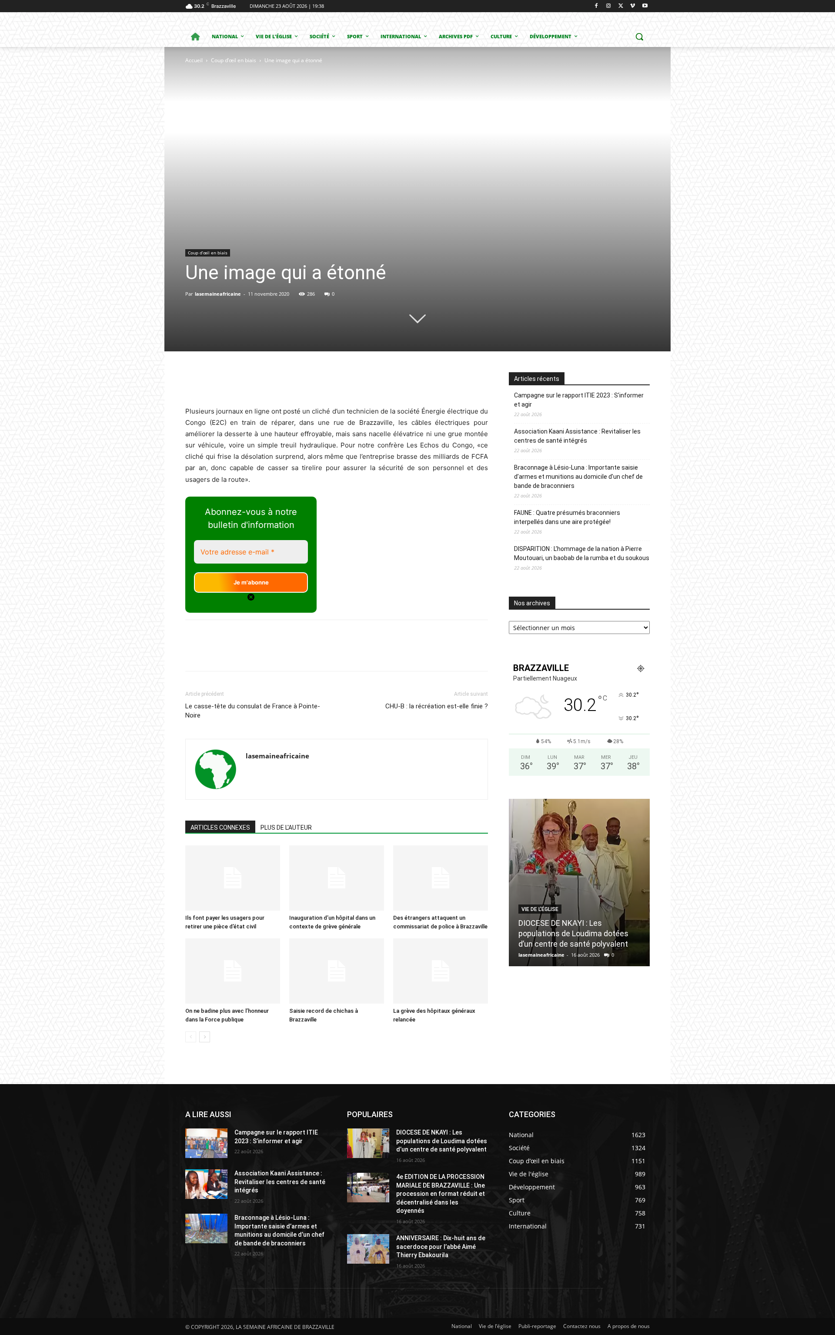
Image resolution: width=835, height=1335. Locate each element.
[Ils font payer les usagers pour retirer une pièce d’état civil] (232, 878)
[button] (639, 36)
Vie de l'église (539, 909)
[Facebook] (596, 6)
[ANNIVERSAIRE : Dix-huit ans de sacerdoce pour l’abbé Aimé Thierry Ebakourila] (368, 1249)
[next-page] (204, 1036)
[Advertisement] (253, 124)
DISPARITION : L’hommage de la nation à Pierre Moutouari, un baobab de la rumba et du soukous (581, 553)
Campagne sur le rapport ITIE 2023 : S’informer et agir (579, 400)
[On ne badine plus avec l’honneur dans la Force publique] (232, 971)
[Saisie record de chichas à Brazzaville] (336, 971)
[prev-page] (190, 1036)
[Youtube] (645, 6)
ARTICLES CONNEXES (220, 827)
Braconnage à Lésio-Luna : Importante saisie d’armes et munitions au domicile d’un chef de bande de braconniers (578, 476)
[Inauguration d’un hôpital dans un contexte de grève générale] (336, 878)
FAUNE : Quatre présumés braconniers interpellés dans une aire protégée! (567, 517)
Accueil (194, 60)
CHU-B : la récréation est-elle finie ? (436, 706)
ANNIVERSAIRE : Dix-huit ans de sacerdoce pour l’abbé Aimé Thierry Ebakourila (440, 1246)
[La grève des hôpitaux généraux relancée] (440, 971)
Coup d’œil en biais (233, 60)
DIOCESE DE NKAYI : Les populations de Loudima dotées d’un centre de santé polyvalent (573, 933)
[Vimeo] (633, 6)
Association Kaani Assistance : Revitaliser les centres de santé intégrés (577, 436)
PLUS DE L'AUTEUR (286, 827)
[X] (621, 6)
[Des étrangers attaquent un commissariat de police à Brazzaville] (440, 878)
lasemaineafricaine (218, 293)
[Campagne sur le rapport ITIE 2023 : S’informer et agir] (206, 1143)
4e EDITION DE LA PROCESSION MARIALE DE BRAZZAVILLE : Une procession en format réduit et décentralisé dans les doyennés (440, 1193)
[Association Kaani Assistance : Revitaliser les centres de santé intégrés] (206, 1184)
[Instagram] (609, 6)
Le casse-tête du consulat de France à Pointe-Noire (252, 710)
